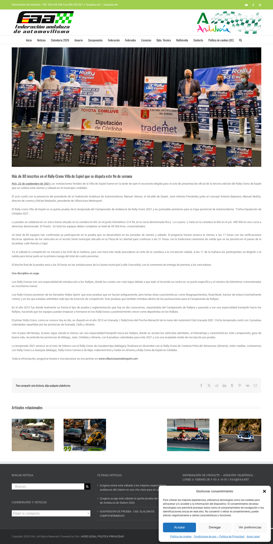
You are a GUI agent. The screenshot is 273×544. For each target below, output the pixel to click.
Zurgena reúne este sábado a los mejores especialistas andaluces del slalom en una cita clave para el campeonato (135, 487)
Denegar (215, 527)
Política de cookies (181, 536)
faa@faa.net (110, 4)
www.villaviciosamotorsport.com (118, 358)
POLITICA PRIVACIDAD (111, 536)
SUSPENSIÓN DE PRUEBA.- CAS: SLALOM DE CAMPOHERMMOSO (127, 513)
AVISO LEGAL (88, 536)
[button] (264, 491)
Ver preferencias (250, 527)
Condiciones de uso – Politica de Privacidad (219, 536)
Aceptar (179, 527)
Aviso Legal (253, 536)
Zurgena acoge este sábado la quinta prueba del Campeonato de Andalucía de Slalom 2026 (137, 500)
